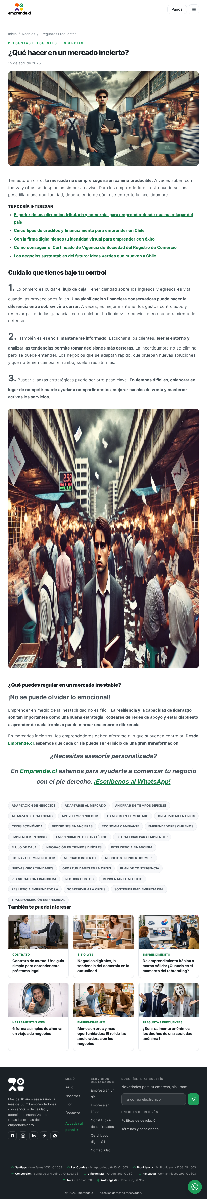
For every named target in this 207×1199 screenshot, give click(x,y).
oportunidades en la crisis (86, 868)
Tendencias (71, 43)
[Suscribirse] (193, 1099)
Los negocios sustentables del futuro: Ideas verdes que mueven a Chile (85, 255)
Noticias (28, 34)
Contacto (72, 1113)
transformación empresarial (38, 900)
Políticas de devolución (139, 1120)
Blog (68, 1104)
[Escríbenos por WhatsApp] (195, 1187)
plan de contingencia (139, 868)
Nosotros (72, 1096)
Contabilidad (101, 1150)
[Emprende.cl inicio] (19, 9)
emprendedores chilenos (170, 826)
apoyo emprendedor (80, 816)
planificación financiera (34, 879)
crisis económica (27, 826)
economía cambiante (120, 826)
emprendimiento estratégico (82, 837)
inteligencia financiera (132, 847)
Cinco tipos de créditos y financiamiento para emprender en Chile (79, 230)
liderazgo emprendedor (33, 858)
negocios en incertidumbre (129, 858)
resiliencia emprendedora (35, 889)
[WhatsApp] (54, 1135)
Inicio (12, 34)
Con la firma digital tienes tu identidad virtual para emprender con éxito (84, 239)
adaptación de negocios (34, 806)
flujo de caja (24, 847)
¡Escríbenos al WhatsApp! (132, 781)
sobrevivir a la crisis (86, 889)
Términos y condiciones (140, 1129)
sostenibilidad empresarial (139, 889)
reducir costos (79, 879)
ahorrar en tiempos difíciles (141, 806)
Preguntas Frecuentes (58, 34)
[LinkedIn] (33, 1135)
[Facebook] (12, 1135)
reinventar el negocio (123, 879)
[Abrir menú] (194, 9)
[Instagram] (23, 1135)
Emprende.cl (21, 743)
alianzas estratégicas (32, 816)
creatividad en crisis (176, 816)
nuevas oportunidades (32, 868)
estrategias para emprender (142, 837)
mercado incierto (80, 858)
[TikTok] (44, 1135)
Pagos (177, 9)
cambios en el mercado (128, 816)
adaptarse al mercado (85, 806)
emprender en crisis (29, 837)
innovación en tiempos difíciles (74, 847)
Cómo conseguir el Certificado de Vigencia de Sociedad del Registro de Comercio (95, 247)
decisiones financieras (72, 826)
